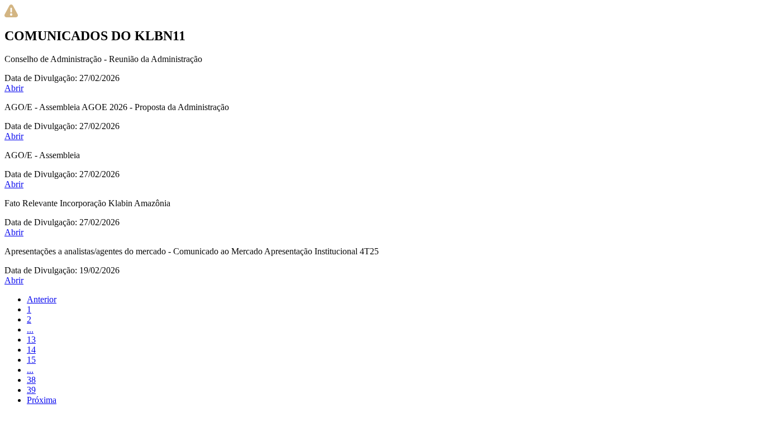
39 (31, 390)
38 (31, 380)
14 (31, 349)
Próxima (41, 400)
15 (31, 359)
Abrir (13, 88)
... (30, 329)
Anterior (41, 299)
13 (31, 339)
